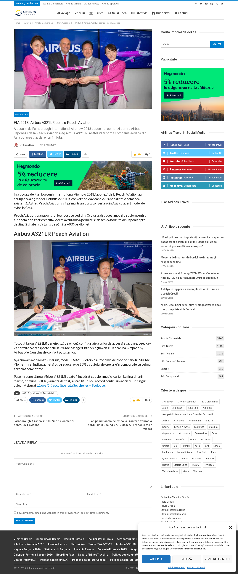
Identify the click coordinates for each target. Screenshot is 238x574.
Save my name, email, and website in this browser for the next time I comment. (63, 512)
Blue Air (209, 420)
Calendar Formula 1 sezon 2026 (33, 554)
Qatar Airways (169, 458)
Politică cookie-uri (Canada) (89, 559)
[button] (230, 527)
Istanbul (186, 446)
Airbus (36, 393)
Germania (206, 439)
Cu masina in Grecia (48, 539)
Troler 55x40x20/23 (100, 544)
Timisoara (209, 465)
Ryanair (210, 458)
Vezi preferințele (217, 559)
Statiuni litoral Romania (173, 513)
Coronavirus (201, 433)
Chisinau (213, 427)
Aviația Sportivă (110, 3)
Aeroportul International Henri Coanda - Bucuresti (187, 414)
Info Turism (167, 345)
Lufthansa (167, 452)
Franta (193, 439)
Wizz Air (197, 471)
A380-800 (207, 408)
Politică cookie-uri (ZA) (54, 559)
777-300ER (167, 401)
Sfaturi (183, 13)
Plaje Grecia (167, 501)
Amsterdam (195, 420)
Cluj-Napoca (168, 433)
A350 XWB (177, 408)
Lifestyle (141, 13)
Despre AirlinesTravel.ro (93, 554)
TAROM (196, 465)
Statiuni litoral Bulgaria (173, 509)
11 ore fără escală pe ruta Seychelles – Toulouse (71, 385)
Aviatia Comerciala (53, 3)
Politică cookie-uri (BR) (124, 559)
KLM (207, 446)
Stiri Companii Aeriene (173, 361)
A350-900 (193, 408)
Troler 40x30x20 (126, 544)
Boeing (166, 427)
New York (202, 452)
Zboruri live (78, 544)
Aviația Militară (73, 3)
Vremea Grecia (23, 539)
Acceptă (156, 559)
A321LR (25, 393)
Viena (186, 471)
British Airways (182, 427)
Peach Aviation (49, 393)
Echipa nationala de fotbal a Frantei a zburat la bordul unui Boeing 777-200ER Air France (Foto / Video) (120, 425)
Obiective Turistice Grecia (175, 497)
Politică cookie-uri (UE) (126, 554)
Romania (197, 458)
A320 (165, 408)
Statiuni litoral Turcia (100, 539)
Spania (165, 465)
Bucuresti (199, 427)
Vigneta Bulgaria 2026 (27, 549)
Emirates (167, 439)
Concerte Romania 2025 (112, 549)
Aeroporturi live (57, 544)
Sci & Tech (119, 13)
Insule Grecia (168, 505)
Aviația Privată (91, 3)
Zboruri (80, 13)
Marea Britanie (184, 452)
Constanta (184, 433)
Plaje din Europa (84, 549)
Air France (178, 420)
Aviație (65, 13)
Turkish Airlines (170, 471)
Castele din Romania (172, 522)
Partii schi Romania (171, 518)
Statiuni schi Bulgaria (57, 549)
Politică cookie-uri (176, 567)
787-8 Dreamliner (187, 401)
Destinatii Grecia (74, 539)
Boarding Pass (65, 554)
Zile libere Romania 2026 (29, 544)
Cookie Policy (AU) (25, 559)
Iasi (175, 446)
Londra (217, 446)
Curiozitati (163, 13)
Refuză (186, 559)
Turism (98, 13)
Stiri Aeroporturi (170, 376)
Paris (213, 452)
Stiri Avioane (21, 114)
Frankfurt (180, 439)
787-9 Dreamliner (209, 401)
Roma (184, 458)
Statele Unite (180, 465)
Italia (197, 446)
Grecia (165, 446)
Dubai (215, 433)
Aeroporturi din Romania (132, 539)
